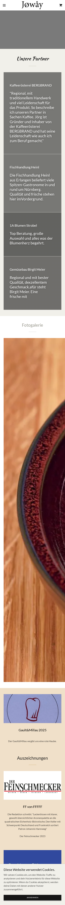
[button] (6, 5)
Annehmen (32, 897)
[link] (32, 5)
